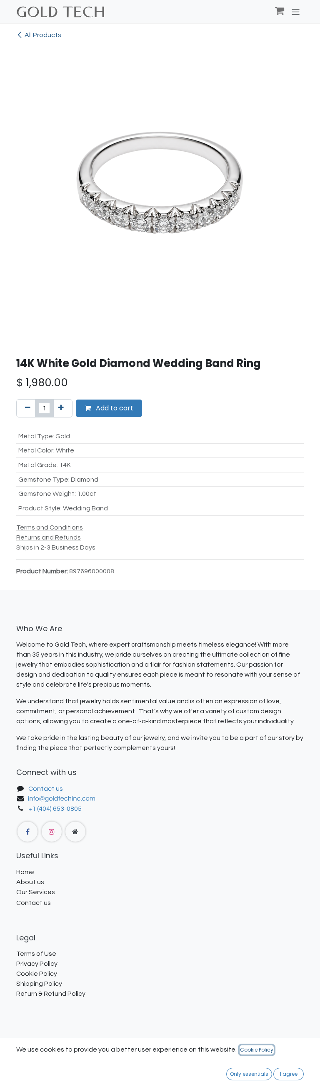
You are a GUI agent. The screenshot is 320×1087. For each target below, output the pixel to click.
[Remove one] (27, 408)
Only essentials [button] (249, 1073)
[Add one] (61, 408)
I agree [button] (289, 1073)
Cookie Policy (256, 1049)
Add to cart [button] (113, 408)
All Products (43, 35)
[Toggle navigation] (296, 11)
